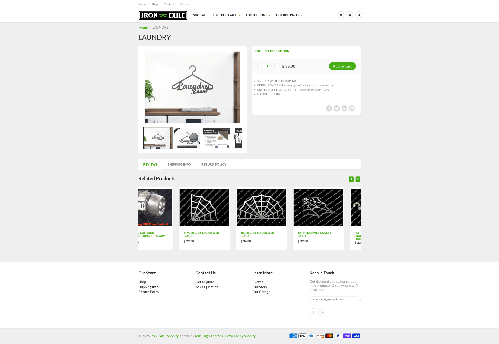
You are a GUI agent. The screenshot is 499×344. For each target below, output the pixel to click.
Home (142, 4)
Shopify (173, 336)
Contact (169, 4)
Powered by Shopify (240, 336)
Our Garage (261, 292)
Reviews (150, 164)
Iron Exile (157, 336)
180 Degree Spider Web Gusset (217, 234)
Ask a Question (207, 287)
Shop (155, 4)
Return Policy (213, 164)
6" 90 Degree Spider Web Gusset (161, 234)
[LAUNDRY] (192, 87)
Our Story (259, 287)
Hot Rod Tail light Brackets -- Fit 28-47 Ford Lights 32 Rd (333, 236)
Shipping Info (179, 164)
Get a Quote (205, 282)
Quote (184, 4)
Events (257, 282)
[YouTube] (322, 312)
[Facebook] (313, 312)
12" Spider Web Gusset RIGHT (274, 234)
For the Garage (225, 15)
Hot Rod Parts (287, 15)
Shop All (200, 15)
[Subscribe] (355, 300)
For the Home (256, 15)
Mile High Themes (209, 336)
